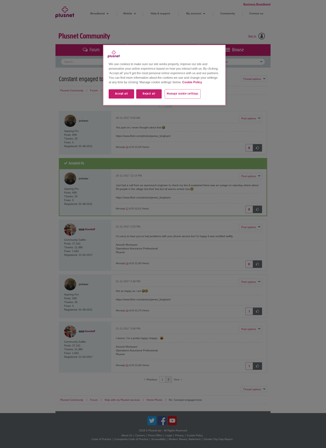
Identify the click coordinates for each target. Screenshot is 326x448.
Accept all (121, 93)
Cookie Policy (192, 82)
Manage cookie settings (182, 93)
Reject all (149, 93)
